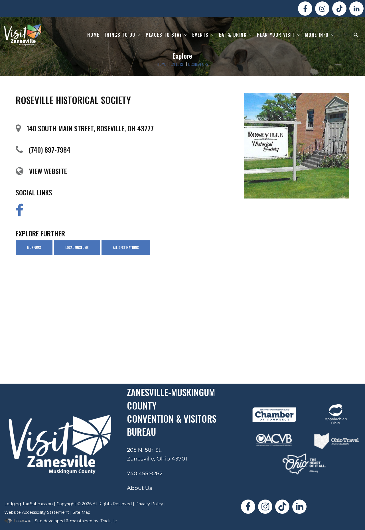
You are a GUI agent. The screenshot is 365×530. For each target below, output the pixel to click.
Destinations (198, 64)
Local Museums (77, 247)
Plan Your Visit (276, 35)
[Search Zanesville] (356, 35)
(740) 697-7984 (49, 149)
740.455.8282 (145, 473)
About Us (139, 487)
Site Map (81, 512)
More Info (317, 35)
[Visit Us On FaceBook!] (305, 8)
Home (93, 35)
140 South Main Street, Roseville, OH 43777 (90, 128)
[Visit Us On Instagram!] (322, 8)
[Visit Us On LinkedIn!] (356, 8)
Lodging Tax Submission (28, 503)
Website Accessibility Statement (36, 512)
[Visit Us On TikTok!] (339, 8)
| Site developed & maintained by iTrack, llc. (74, 520)
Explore (177, 64)
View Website (48, 171)
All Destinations (126, 247)
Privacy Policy (149, 503)
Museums (34, 247)
